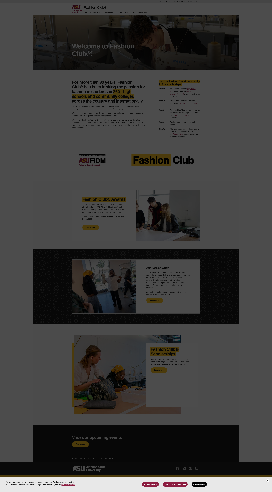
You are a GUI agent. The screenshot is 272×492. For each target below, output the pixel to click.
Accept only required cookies (175, 484)
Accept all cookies (150, 484)
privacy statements (68, 485)
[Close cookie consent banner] (267, 480)
